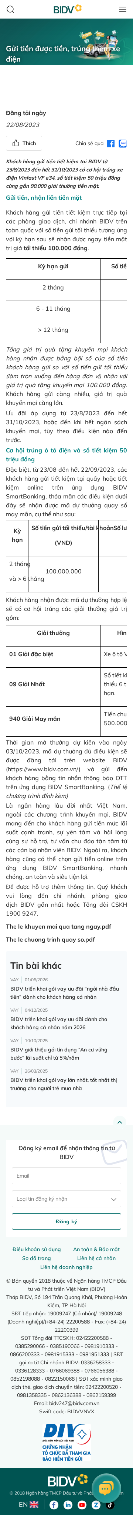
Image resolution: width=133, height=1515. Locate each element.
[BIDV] (66, 1480)
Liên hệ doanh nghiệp (66, 1267)
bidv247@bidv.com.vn (74, 1403)
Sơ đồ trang (36, 1258)
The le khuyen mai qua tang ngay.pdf (58, 926)
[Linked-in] (68, 1504)
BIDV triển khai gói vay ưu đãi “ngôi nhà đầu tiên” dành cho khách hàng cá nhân (64, 992)
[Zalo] (96, 1504)
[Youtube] (82, 1504)
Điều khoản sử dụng (37, 1249)
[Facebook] (54, 1504)
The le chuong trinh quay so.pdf (50, 939)
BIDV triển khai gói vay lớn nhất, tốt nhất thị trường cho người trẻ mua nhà (63, 1084)
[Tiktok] (110, 1504)
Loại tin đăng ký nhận (42, 1198)
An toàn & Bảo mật (96, 1249)
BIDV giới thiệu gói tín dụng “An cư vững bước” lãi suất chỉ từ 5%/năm (59, 1053)
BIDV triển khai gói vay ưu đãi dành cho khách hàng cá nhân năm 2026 (58, 1023)
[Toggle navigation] (122, 9)
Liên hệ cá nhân (96, 1258)
